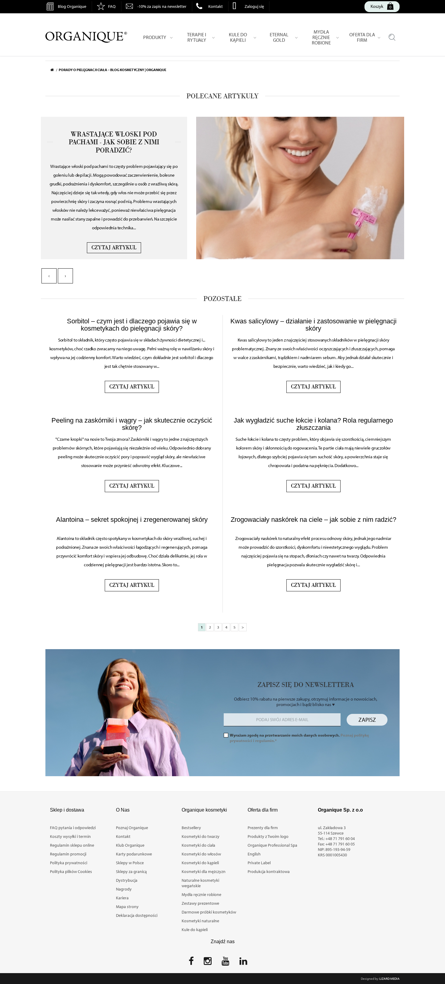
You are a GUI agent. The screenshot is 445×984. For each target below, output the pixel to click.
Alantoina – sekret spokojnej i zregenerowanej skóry (132, 519)
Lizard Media (389, 978)
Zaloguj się (254, 6)
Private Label (259, 862)
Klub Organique (130, 845)
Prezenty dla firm (263, 827)
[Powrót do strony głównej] (54, 70)
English (254, 854)
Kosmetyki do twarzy (200, 836)
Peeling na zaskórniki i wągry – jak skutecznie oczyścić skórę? (131, 424)
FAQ (112, 6)
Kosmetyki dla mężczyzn (204, 871)
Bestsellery (191, 827)
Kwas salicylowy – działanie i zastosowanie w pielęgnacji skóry (313, 324)
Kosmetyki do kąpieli (200, 862)
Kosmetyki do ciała (198, 845)
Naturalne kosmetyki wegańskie (200, 883)
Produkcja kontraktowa (269, 871)
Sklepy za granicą (131, 871)
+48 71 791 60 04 (340, 838)
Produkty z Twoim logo (268, 836)
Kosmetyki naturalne (200, 921)
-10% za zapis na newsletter (161, 6)
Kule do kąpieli (195, 929)
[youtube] (225, 962)
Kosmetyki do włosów (201, 854)
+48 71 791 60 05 (340, 844)
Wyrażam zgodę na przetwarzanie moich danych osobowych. (299, 738)
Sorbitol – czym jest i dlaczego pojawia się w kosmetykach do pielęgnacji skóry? (132, 324)
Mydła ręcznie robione (201, 894)
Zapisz (367, 719)
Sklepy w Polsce (130, 862)
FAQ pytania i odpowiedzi (73, 827)
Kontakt (215, 6)
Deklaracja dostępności (136, 915)
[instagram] (208, 962)
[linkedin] (243, 962)
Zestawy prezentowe (200, 903)
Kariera (122, 898)
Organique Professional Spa (272, 845)
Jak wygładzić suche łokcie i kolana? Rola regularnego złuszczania (313, 424)
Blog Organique (72, 6)
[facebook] (191, 962)
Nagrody (124, 889)
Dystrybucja (126, 880)
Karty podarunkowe (134, 854)
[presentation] (49, 275)
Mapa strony (127, 906)
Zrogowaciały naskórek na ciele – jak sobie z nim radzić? (313, 519)
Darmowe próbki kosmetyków (209, 912)
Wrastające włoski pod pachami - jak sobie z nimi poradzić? (114, 142)
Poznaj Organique (132, 827)
